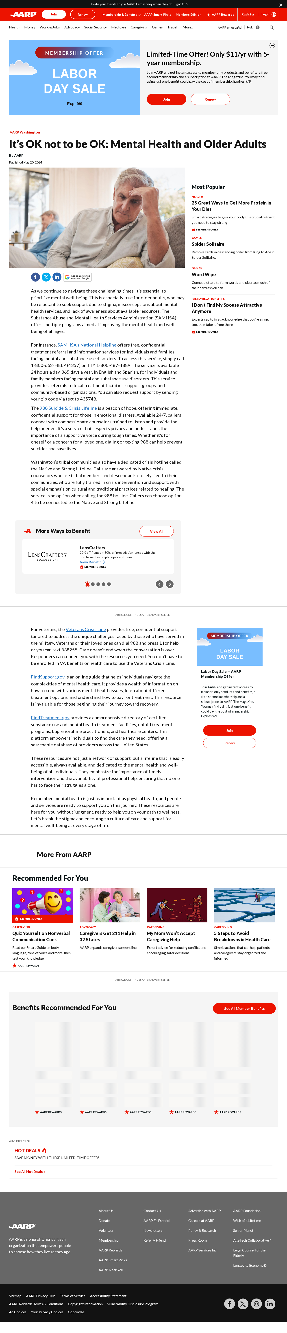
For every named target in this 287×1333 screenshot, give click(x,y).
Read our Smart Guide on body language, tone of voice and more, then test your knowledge (41, 952)
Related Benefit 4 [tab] (103, 584)
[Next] (169, 584)
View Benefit (90, 562)
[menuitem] (14, 29)
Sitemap (15, 1296)
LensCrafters (92, 547)
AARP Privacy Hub (40, 1296)
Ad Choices (17, 1312)
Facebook (35, 277)
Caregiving (21, 927)
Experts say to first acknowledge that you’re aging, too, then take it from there (230, 322)
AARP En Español (157, 1220)
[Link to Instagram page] (256, 1304)
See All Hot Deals (29, 1171)
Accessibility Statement (108, 1296)
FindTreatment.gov (50, 717)
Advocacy (88, 927)
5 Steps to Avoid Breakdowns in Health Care (242, 936)
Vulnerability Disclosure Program (132, 1304)
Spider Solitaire (208, 244)
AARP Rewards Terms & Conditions (36, 1304)
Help (250, 27)
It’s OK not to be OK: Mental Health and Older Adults (138, 143)
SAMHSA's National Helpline (87, 344)
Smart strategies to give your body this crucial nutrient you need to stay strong (233, 219)
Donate (104, 1220)
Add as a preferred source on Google (85, 277)
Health (197, 196)
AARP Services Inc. (202, 1250)
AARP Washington (25, 132)
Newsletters (153, 1230)
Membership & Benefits (119, 14)
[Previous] (159, 584)
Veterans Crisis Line (86, 629)
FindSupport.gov (48, 676)
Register (248, 14)
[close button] (272, 45)
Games (197, 237)
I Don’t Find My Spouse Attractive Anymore (227, 308)
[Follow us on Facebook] (229, 1304)
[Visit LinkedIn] (270, 1304)
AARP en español (230, 27)
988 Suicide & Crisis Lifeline (68, 408)
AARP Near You (111, 1270)
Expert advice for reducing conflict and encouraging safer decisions (176, 950)
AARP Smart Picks (157, 14)
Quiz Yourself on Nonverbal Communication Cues (41, 936)
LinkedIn (56, 277)
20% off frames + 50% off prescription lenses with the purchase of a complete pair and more (118, 555)
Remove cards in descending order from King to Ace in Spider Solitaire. (233, 254)
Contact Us (152, 1210)
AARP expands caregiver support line (108, 947)
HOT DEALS (28, 1150)
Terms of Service (72, 1296)
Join (166, 99)
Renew (210, 99)
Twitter (46, 277)
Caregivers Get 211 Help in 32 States (108, 936)
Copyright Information (85, 1304)
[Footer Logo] (40, 1226)
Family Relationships (208, 298)
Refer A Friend (155, 1240)
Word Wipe (204, 274)
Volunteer (106, 1230)
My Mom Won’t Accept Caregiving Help (171, 936)
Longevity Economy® (250, 1265)
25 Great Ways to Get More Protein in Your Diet (231, 206)
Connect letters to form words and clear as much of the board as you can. (231, 285)
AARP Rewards (223, 14)
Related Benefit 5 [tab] (109, 584)
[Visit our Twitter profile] (243, 1304)
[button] (271, 27)
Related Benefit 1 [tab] (87, 584)
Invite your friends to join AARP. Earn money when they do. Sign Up (138, 4)
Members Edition (188, 14)
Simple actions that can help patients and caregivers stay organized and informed (242, 952)
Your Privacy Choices (47, 1312)
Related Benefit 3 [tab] (98, 584)
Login (265, 14)
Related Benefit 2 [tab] (93, 584)
